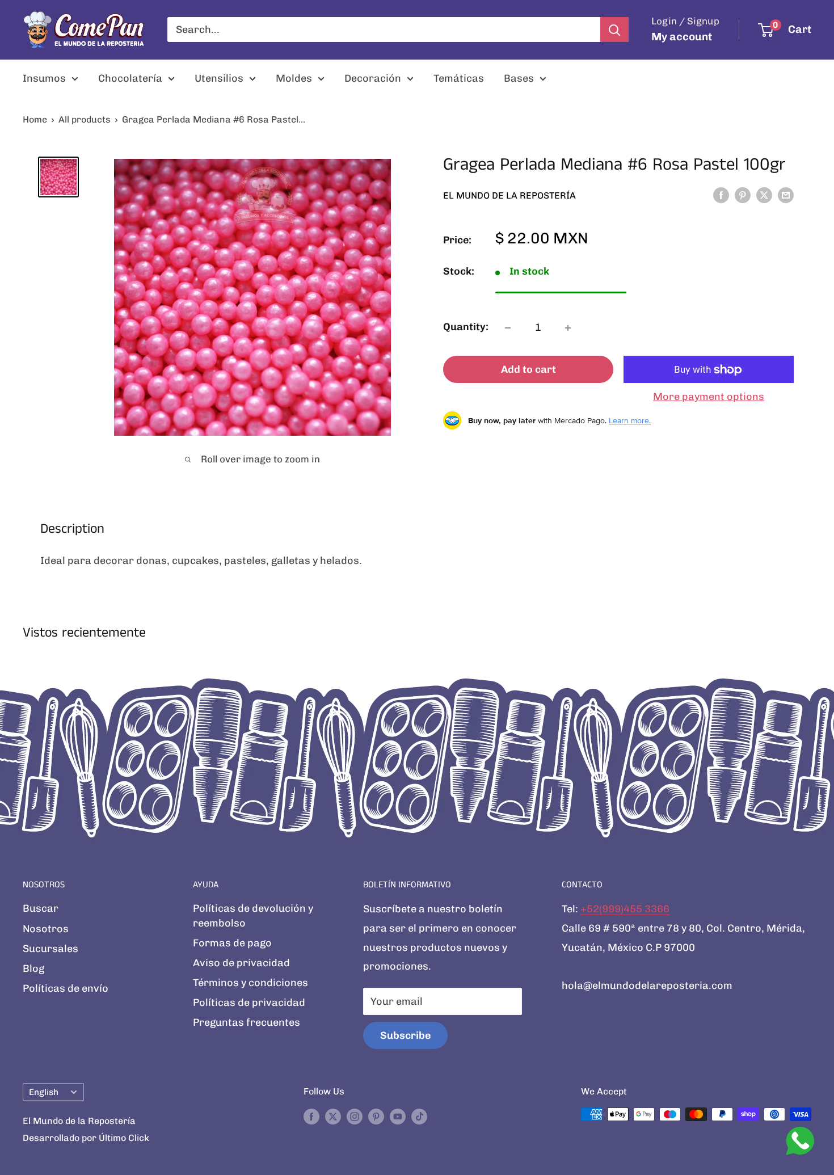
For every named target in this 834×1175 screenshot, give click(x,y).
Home (35, 119)
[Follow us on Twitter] (333, 1116)
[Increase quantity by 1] (568, 328)
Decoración (372, 78)
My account (681, 36)
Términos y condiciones (250, 982)
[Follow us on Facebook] (311, 1116)
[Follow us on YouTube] (398, 1116)
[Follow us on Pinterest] (376, 1116)
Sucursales (50, 948)
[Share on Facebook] (721, 195)
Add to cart (528, 370)
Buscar (40, 908)
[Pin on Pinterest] (743, 195)
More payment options (708, 397)
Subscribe (405, 1035)
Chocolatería (130, 78)
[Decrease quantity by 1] (508, 328)
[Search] (614, 29)
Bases (519, 78)
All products (84, 119)
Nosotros (46, 929)
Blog (33, 968)
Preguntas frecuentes (246, 1022)
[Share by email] (786, 195)
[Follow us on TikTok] (419, 1116)
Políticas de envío (65, 988)
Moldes (294, 78)
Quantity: (465, 327)
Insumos (44, 78)
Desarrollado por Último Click (86, 1137)
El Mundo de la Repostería (509, 195)
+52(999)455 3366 (624, 909)
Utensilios (219, 78)
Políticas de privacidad (249, 1002)
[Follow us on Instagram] (355, 1116)
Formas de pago (232, 943)
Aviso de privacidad (241, 963)
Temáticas (458, 78)
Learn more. (630, 420)
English (43, 1092)
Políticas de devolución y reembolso (253, 915)
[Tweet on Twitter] (764, 195)
